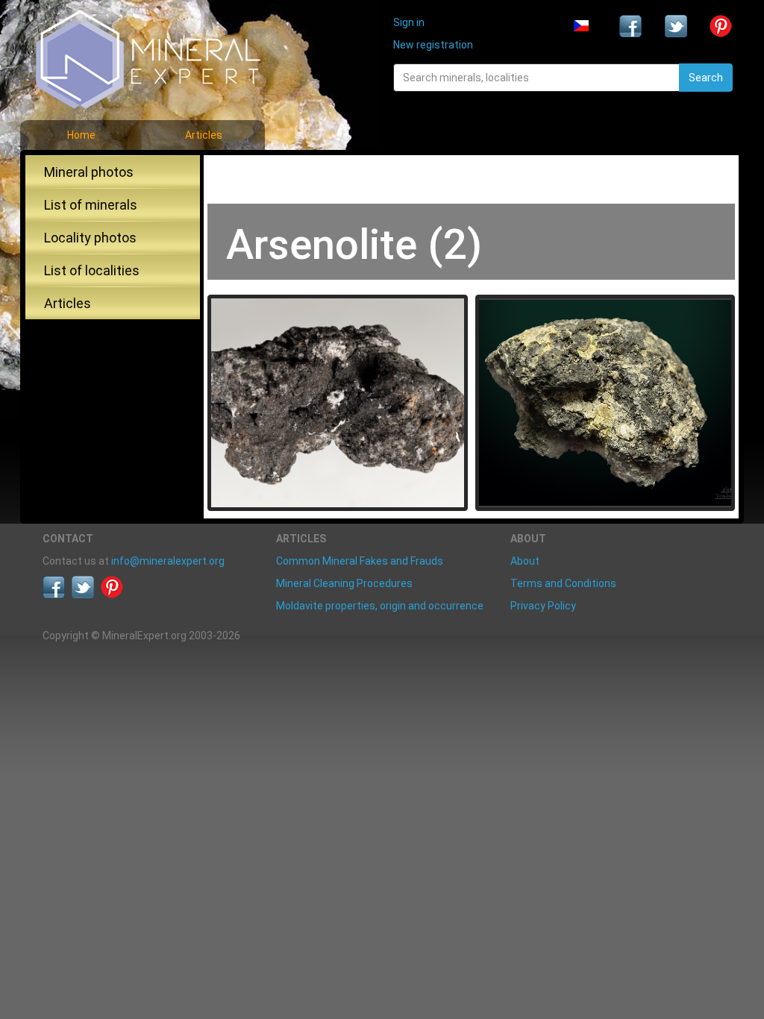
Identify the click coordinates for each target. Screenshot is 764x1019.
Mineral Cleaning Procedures (344, 583)
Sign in (409, 22)
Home (81, 135)
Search (706, 78)
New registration (433, 45)
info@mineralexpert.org (168, 561)
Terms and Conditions (563, 583)
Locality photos (90, 237)
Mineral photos (89, 172)
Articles (203, 135)
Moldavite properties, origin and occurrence (379, 606)
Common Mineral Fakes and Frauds (359, 561)
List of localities (92, 270)
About (524, 561)
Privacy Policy (543, 606)
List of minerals (90, 205)
